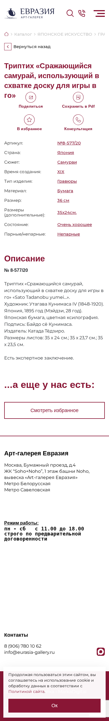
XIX (60, 171)
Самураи (67, 162)
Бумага (65, 190)
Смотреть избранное (54, 410)
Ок (54, 705)
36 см (63, 200)
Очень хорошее (74, 224)
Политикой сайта (26, 691)
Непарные (68, 234)
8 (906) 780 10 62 (22, 646)
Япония (65, 152)
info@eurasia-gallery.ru (29, 652)
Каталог (23, 34)
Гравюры (67, 181)
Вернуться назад (32, 46)
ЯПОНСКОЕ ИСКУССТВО (64, 34)
